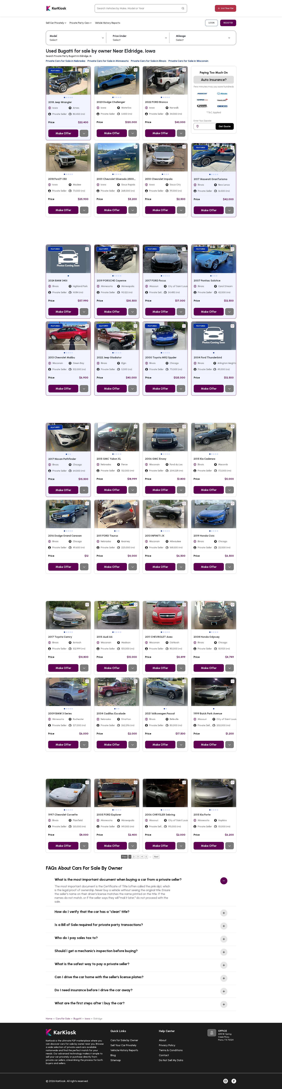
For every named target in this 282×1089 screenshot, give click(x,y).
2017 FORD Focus (155, 280)
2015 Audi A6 (105, 636)
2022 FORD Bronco (156, 102)
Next (156, 856)
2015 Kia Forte (202, 814)
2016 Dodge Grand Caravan (65, 535)
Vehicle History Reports (107, 22)
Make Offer (63, 133)
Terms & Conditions (171, 1050)
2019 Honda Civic (204, 535)
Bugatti (77, 1018)
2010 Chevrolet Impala (158, 179)
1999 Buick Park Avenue (208, 713)
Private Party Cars (80, 22)
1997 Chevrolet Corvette (63, 814)
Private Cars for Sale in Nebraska (65, 61)
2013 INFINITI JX (154, 535)
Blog (113, 1055)
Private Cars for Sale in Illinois (148, 61)
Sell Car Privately (55, 22)
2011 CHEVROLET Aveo (159, 636)
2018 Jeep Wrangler (60, 102)
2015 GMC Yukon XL (109, 458)
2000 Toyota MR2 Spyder (161, 357)
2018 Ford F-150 (57, 179)
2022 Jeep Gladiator (109, 357)
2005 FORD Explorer (109, 814)
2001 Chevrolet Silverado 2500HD (117, 179)
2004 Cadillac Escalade (111, 713)
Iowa (87, 1018)
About (162, 1040)
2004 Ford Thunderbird (208, 357)
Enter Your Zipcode (202, 120)
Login (211, 23)
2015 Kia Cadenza (204, 458)
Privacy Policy (167, 1045)
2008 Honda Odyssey (207, 636)
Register (228, 23)
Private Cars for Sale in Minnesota (108, 61)
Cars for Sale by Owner (124, 1040)
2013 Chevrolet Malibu (61, 357)
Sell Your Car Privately (123, 1045)
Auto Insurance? (214, 80)
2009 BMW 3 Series (60, 713)
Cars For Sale (63, 1018)
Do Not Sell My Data (171, 1060)
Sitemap (115, 1060)
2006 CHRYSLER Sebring (160, 814)
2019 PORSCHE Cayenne (111, 280)
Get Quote (225, 126)
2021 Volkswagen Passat (160, 713)
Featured (55, 71)
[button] (64, 97)
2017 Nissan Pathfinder (62, 459)
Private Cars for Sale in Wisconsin (188, 61)
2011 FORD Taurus (107, 535)
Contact (164, 1055)
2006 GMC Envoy (155, 458)
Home (49, 1018)
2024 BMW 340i (57, 280)
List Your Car (227, 8)
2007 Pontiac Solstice (207, 280)
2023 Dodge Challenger (111, 102)
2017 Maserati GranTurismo (210, 179)
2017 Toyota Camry (60, 636)
